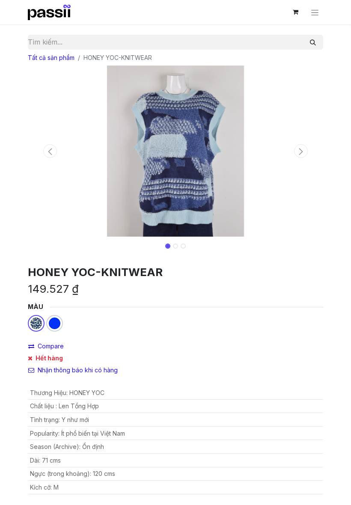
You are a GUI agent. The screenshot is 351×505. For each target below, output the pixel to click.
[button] (50, 151)
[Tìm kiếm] (313, 42)
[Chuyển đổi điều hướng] (314, 12)
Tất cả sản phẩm (51, 57)
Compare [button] (51, 346)
